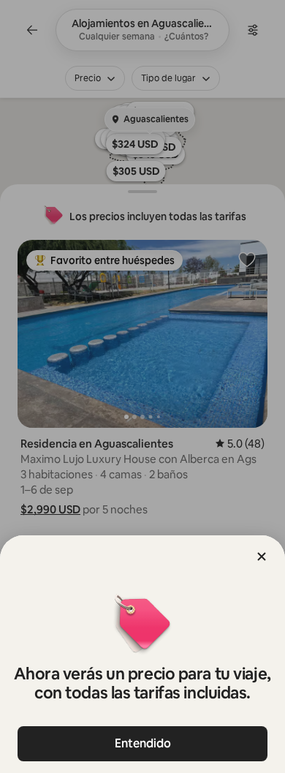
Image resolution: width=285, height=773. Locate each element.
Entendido (143, 743)
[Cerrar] (261, 556)
